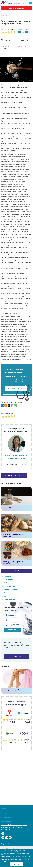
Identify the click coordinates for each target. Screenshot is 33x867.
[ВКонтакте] (2, 405)
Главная (4, 15)
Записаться (12, 629)
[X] (9, 405)
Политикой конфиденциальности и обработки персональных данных (17, 857)
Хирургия (7, 576)
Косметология (9, 579)
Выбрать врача (9, 599)
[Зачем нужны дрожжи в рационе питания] (16, 69)
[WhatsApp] (15, 405)
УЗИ (5, 583)
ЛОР (5, 596)
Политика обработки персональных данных (14, 825)
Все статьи (16, 571)
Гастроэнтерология (11, 589)
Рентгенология (9, 586)
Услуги (4, 808)
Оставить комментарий (14, 475)
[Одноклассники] (5, 405)
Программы (6, 813)
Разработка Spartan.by (7, 844)
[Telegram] (12, 405)
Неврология (8, 593)
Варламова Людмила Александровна (16, 457)
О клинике (5, 821)
